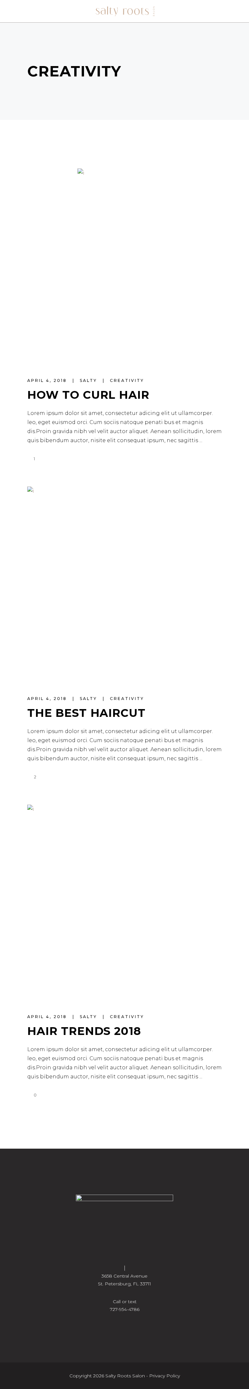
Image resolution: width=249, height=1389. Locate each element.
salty (89, 380)
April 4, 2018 (48, 380)
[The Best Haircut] (124, 584)
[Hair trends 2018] (124, 902)
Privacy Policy (164, 1376)
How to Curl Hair (88, 395)
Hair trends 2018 (84, 1031)
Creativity (127, 380)
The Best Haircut (86, 713)
